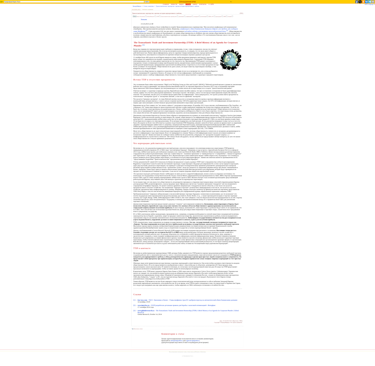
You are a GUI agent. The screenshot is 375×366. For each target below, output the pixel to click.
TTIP (157, 16)
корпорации (218, 16)
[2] (134, 305)
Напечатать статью (138, 328)
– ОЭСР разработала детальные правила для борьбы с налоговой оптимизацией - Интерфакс (177, 305)
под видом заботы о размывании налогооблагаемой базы (206, 31)
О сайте (211, 4)
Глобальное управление (147, 9)
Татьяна (229, 16)
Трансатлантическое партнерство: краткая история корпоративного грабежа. (177, 6)
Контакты (202, 4)
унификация (188, 16)
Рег (231, 1)
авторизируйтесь (177, 340)
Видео (181, 4)
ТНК (224, 16)
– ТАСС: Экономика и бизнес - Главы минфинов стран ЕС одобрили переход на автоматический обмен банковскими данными (187, 300)
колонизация (203, 16)
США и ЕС (211, 16)
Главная (166, 4)
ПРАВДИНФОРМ (187, 2)
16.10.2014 (134, 9)
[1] (134, 300)
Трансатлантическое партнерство (169, 16)
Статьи (188, 4)
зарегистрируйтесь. (193, 340)
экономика (181, 16)
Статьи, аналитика (148, 6)
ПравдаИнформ (137, 6)
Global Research (150, 16)
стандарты (196, 16)
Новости (174, 4)
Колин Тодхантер (141, 16)
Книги (195, 4)
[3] (134, 311)
